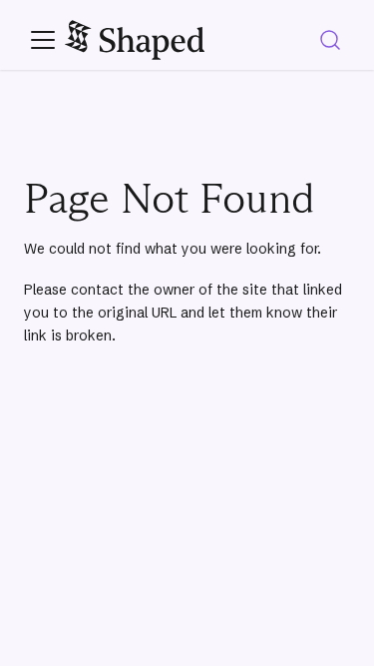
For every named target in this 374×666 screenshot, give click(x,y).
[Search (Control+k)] (330, 40)
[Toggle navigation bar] (43, 40)
